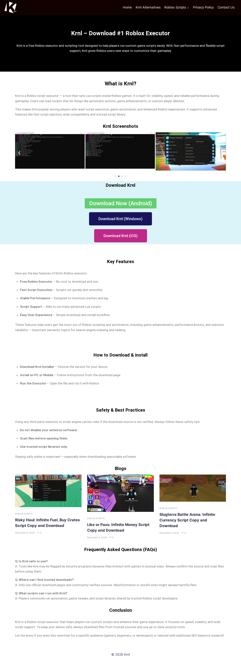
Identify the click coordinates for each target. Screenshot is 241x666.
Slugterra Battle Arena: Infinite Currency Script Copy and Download (187, 520)
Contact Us (226, 7)
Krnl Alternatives (148, 7)
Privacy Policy (203, 7)
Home (127, 7)
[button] (19, 153)
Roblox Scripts (23, 513)
